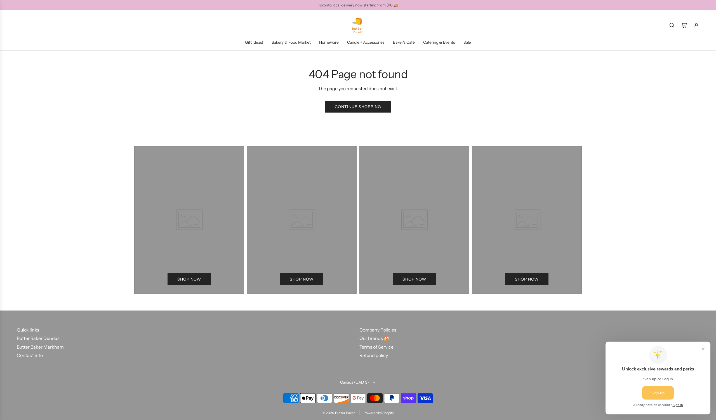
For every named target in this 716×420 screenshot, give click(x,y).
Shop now (189, 279)
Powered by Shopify (379, 413)
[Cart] (684, 25)
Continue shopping (358, 106)
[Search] (672, 25)
